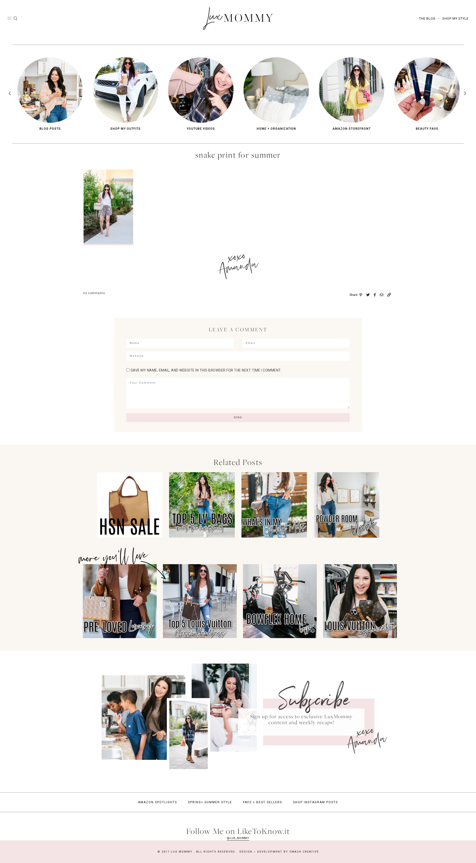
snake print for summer (238, 154)
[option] (50, 94)
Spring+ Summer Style (210, 802)
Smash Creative (304, 851)
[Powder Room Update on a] (346, 536)
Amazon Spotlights (157, 802)
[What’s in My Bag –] (274, 536)
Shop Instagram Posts (315, 802)
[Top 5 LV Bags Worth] (202, 536)
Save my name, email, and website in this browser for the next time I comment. (206, 370)
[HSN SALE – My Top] (130, 536)
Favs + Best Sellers (262, 802)
